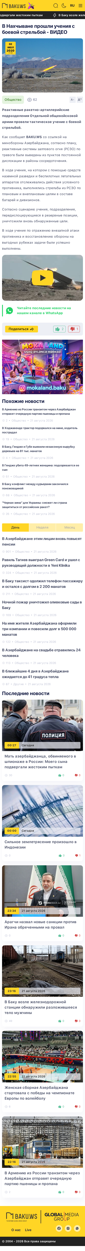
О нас (16, 1230)
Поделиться (18, 329)
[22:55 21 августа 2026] (42, 1056)
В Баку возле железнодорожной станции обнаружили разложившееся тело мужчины (41, 1007)
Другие (18, 684)
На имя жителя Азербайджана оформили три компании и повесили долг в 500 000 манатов (39, 629)
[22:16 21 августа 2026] (42, 1142)
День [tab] (15, 527)
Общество (13, 100)
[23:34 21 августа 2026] (42, 891)
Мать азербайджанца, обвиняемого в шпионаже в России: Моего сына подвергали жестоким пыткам (40, 761)
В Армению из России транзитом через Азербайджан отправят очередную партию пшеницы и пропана (42, 1178)
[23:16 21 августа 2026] (42, 971)
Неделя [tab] (42, 527)
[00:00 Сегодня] (42, 811)
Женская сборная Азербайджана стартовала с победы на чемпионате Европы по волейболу (39, 1092)
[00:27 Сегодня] (42, 725)
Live (28, 1230)
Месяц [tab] (69, 527)
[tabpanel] (42, 611)
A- (72, 99)
